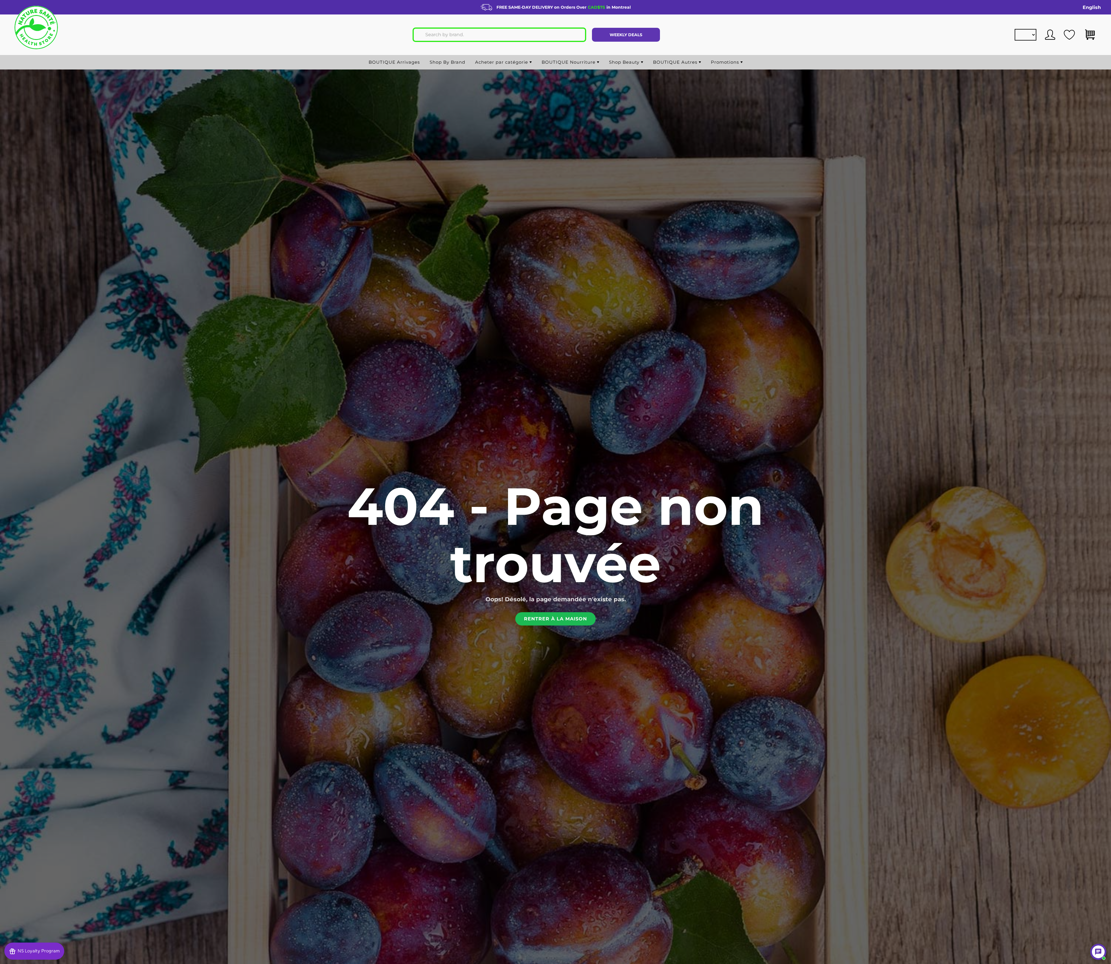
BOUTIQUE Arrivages (394, 62)
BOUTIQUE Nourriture (569, 62)
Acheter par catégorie (502, 62)
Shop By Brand (447, 62)
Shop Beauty (625, 62)
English (1092, 7)
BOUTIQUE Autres (676, 62)
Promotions (725, 62)
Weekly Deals (626, 34)
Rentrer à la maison (555, 618)
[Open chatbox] (1098, 952)
